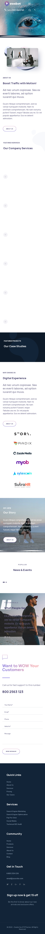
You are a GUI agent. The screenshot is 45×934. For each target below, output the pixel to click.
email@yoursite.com (15, 878)
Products (10, 844)
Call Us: (15, 10)
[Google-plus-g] (16, 884)
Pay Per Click (11, 818)
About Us (10, 785)
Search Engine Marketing (16, 811)
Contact (10, 854)
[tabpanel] (22, 576)
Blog (8, 857)
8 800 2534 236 (13, 873)
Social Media (11, 821)
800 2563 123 (12, 691)
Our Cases (11, 795)
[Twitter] (8, 884)
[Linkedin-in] (24, 884)
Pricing (9, 792)
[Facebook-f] (12, 884)
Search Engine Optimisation (17, 814)
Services (10, 788)
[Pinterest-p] (20, 884)
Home (9, 782)
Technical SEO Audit (14, 824)
